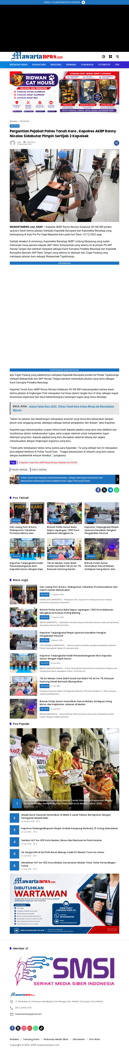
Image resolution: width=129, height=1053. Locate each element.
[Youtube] (29, 1028)
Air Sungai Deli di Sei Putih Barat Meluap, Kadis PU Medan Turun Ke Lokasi (62, 852)
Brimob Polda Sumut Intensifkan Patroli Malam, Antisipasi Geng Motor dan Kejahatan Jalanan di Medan (101, 566)
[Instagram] (23, 1028)
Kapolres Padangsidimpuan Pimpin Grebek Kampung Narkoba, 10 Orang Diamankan (69, 828)
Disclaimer (79, 1039)
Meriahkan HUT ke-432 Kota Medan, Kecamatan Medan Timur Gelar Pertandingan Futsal (68, 864)
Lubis (19, 142)
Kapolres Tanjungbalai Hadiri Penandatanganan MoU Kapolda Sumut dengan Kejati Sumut (27, 566)
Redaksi (14, 1039)
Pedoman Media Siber (56, 1039)
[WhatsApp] (116, 490)
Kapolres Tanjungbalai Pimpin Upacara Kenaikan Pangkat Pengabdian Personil (101, 530)
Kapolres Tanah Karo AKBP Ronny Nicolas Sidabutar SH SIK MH (48, 462)
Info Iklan (94, 1039)
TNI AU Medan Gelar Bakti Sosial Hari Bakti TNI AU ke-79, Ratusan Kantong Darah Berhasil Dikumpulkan (64, 566)
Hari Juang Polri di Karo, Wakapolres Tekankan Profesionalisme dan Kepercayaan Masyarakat (25, 530)
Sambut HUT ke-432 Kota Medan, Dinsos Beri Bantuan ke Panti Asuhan (61, 840)
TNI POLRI (15, 126)
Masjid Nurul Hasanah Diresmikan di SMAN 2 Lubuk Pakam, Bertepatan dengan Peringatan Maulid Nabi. (66, 816)
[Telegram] (110, 490)
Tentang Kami (31, 1039)
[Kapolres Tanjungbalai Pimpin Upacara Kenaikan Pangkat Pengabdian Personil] (101, 513)
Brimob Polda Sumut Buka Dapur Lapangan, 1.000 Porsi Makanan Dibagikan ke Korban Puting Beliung (63, 530)
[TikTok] (41, 1028)
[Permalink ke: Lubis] (13, 143)
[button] (103, 56)
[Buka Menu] (110, 56)
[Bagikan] (116, 143)
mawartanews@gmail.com (28, 1014)
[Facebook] (98, 490)
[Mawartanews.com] (37, 56)
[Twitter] (104, 490)
